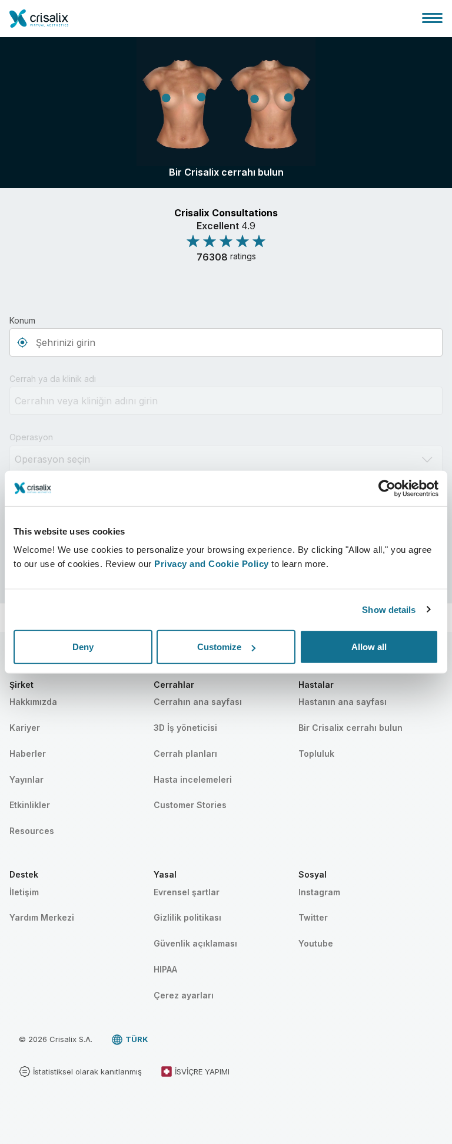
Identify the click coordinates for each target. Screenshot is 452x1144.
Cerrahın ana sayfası (198, 702)
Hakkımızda (33, 702)
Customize (219, 647)
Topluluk (316, 754)
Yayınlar (26, 779)
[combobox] (226, 342)
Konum (22, 320)
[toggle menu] (432, 17)
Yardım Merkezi (41, 917)
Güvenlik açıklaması (195, 943)
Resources (31, 831)
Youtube (315, 943)
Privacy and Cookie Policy (211, 564)
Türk (136, 1039)
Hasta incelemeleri (193, 779)
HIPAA (165, 969)
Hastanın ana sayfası (342, 702)
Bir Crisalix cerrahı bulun (350, 728)
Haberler (27, 754)
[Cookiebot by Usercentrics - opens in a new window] (386, 488)
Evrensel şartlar (187, 892)
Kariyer (24, 728)
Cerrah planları (185, 754)
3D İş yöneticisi (185, 728)
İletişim (24, 892)
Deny (83, 647)
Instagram (319, 892)
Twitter (313, 917)
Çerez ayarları (184, 995)
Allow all (369, 647)
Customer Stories (190, 805)
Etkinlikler (29, 805)
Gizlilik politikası (187, 917)
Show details (389, 609)
